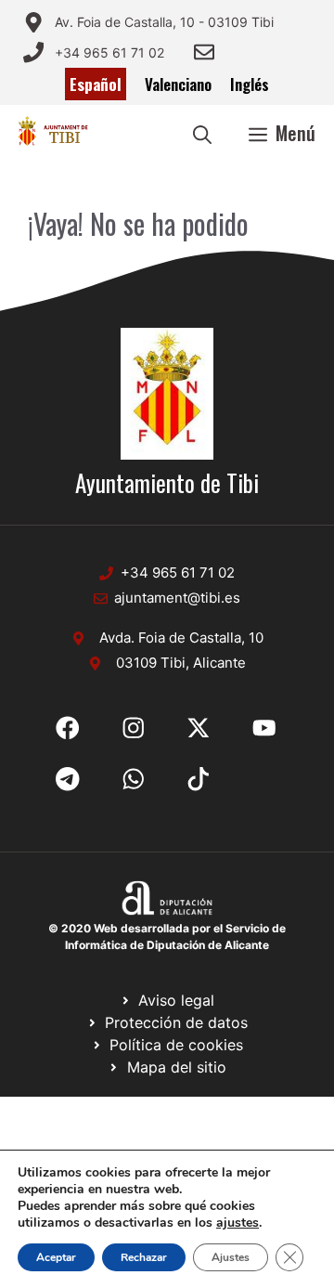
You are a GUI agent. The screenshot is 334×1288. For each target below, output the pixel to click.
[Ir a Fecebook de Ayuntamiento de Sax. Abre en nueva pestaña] (67, 728)
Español (96, 84)
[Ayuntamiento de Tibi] (52, 133)
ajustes (237, 1223)
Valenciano (178, 84)
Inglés (249, 84)
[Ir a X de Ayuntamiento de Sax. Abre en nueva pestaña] (133, 728)
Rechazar (144, 1257)
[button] (202, 133)
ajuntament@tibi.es (177, 597)
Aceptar (56, 1257)
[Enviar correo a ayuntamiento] (204, 52)
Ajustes (231, 1257)
